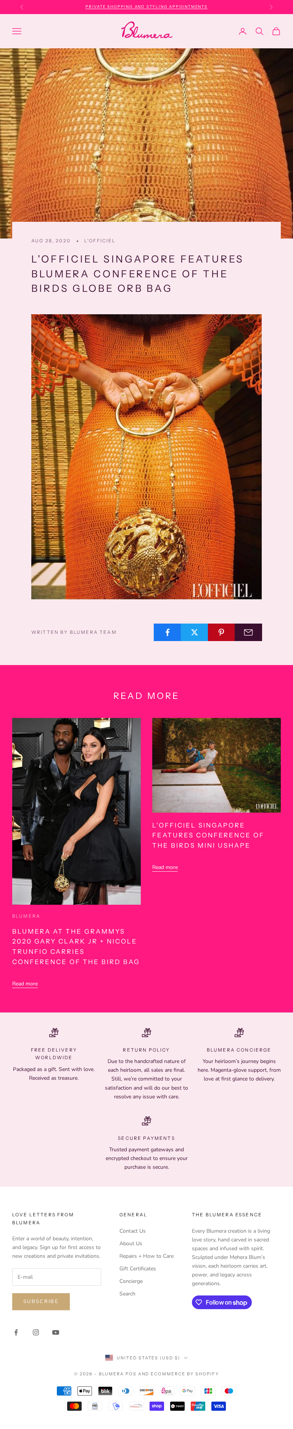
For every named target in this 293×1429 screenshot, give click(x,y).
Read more (25, 983)
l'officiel (100, 240)
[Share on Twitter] (194, 632)
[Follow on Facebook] (16, 1332)
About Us (130, 1243)
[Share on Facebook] (167, 632)
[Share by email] (248, 632)
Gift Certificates (137, 1268)
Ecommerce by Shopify (185, 1373)
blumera (26, 916)
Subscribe (41, 1301)
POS (131, 1373)
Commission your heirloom (146, 6)
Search (127, 1293)
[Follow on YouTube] (56, 1332)
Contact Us (132, 1231)
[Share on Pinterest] (221, 632)
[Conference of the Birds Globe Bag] (146, 456)
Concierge (131, 1281)
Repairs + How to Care (146, 1256)
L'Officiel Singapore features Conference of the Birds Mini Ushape (208, 835)
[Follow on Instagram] (36, 1332)
